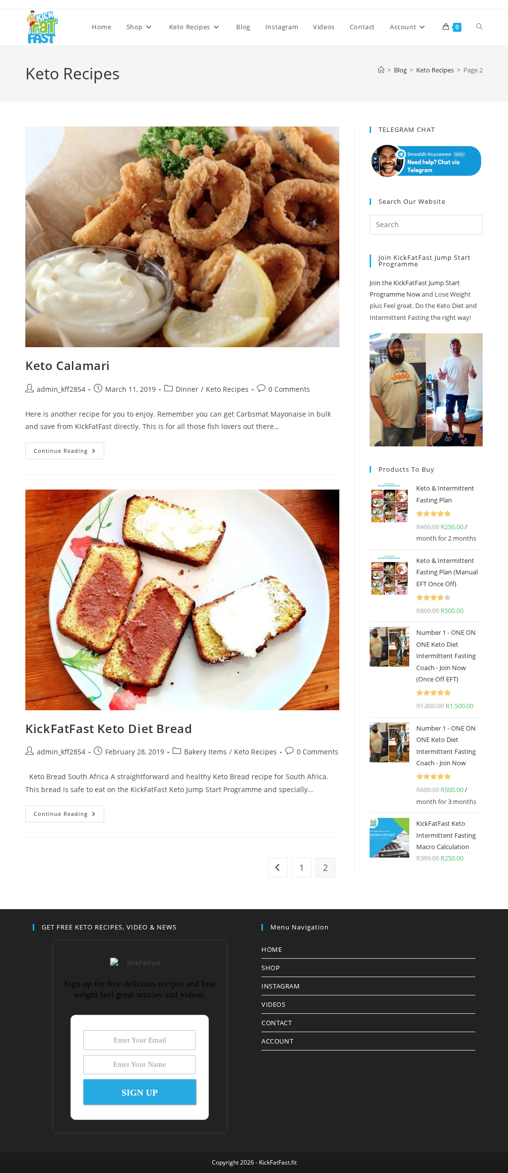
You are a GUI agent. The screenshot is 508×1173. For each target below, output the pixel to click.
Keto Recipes (227, 389)
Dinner (187, 389)
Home (271, 949)
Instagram (280, 986)
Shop (270, 967)
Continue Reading (69, 452)
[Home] (381, 69)
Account (277, 1041)
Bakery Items (205, 751)
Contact (276, 1022)
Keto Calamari (67, 365)
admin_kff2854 (61, 389)
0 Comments (289, 389)
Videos (273, 1004)
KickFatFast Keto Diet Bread (108, 728)
